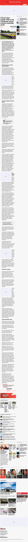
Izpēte (10, 4)
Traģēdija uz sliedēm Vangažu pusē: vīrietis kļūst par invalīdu (11, 514)
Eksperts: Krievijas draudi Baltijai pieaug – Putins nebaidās (9, 424)
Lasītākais (19, 16)
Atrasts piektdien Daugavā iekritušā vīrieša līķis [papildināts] (2, 406)
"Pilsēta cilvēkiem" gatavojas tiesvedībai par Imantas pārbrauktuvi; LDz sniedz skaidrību (10, 406)
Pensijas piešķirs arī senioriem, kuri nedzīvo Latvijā (9, 432)
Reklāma (3, 539)
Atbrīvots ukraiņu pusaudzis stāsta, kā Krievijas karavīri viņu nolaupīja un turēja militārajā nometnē (8, 420)
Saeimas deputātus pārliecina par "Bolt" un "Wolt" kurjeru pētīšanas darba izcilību (10, 458)
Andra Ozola (1, 26)
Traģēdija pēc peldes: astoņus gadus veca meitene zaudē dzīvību (23, 27)
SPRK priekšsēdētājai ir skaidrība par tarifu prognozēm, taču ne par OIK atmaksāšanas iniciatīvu (9, 427)
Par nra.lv (1, 539)
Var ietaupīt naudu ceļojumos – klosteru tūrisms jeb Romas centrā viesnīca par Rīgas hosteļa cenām (9, 439)
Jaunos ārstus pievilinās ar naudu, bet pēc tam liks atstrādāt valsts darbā (9, 422)
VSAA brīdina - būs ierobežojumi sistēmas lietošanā (8, 123)
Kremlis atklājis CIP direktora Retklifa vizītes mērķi (6, 493)
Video (2, 468)
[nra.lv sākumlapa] (2, 529)
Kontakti (22, 539)
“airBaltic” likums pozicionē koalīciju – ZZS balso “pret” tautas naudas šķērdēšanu (10, 449)
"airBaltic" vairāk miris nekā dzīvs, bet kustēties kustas (14, 457)
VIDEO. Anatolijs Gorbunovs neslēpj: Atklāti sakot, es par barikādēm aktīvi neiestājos (9, 437)
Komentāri (8, 4)
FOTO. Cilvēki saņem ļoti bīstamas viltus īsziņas (4, 514)
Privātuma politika (7, 539)
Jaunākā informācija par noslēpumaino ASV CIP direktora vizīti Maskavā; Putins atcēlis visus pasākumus (24, 23)
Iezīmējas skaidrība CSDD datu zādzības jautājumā (3, 452)
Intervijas (5, 4)
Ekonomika (19, 4)
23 (7, 424)
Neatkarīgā (3, 16)
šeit (12, 224)
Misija (4, 539)
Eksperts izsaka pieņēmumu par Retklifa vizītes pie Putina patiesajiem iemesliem (9, 121)
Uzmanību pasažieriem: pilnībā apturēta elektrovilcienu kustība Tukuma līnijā (14, 406)
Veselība (16, 4)
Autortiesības (14, 539)
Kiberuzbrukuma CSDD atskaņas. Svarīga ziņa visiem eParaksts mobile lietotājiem (23, 19)
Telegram (10, 386)
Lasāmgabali (13, 4)
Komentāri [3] (8, 390)
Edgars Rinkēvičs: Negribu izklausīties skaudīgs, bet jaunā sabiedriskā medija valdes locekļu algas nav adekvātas (9, 429)
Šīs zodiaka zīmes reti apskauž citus (23, 30)
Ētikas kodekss (17, 539)
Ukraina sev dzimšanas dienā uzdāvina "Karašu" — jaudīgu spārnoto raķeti (9, 417)
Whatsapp (4, 387)
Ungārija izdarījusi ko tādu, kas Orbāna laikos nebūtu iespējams (3, 505)
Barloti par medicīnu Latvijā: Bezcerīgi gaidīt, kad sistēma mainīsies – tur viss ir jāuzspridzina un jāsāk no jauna (9, 434)
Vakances (20, 539)
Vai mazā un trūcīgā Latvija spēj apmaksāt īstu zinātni (14, 448)
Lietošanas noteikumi (11, 539)
